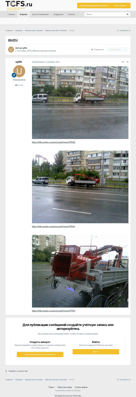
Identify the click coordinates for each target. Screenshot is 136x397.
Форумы (23, 14)
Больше (71, 14)
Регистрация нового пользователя (40, 354)
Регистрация (120, 5)
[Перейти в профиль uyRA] (11, 49)
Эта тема (117, 14)
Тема (51, 387)
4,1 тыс (20, 85)
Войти (96, 352)
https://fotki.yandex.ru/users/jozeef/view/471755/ (53, 311)
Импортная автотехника (44, 51)
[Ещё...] (123, 62)
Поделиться (98, 49)
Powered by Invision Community (68, 391)
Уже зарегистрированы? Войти (93, 6)
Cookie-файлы (81, 387)
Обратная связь (64, 387)
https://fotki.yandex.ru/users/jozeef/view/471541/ (53, 226)
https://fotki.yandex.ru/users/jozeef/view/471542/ (53, 142)
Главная (11, 14)
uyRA (24, 48)
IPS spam (58, 396)
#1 (127, 62)
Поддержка (58, 14)
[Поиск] (128, 14)
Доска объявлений (40, 14)
